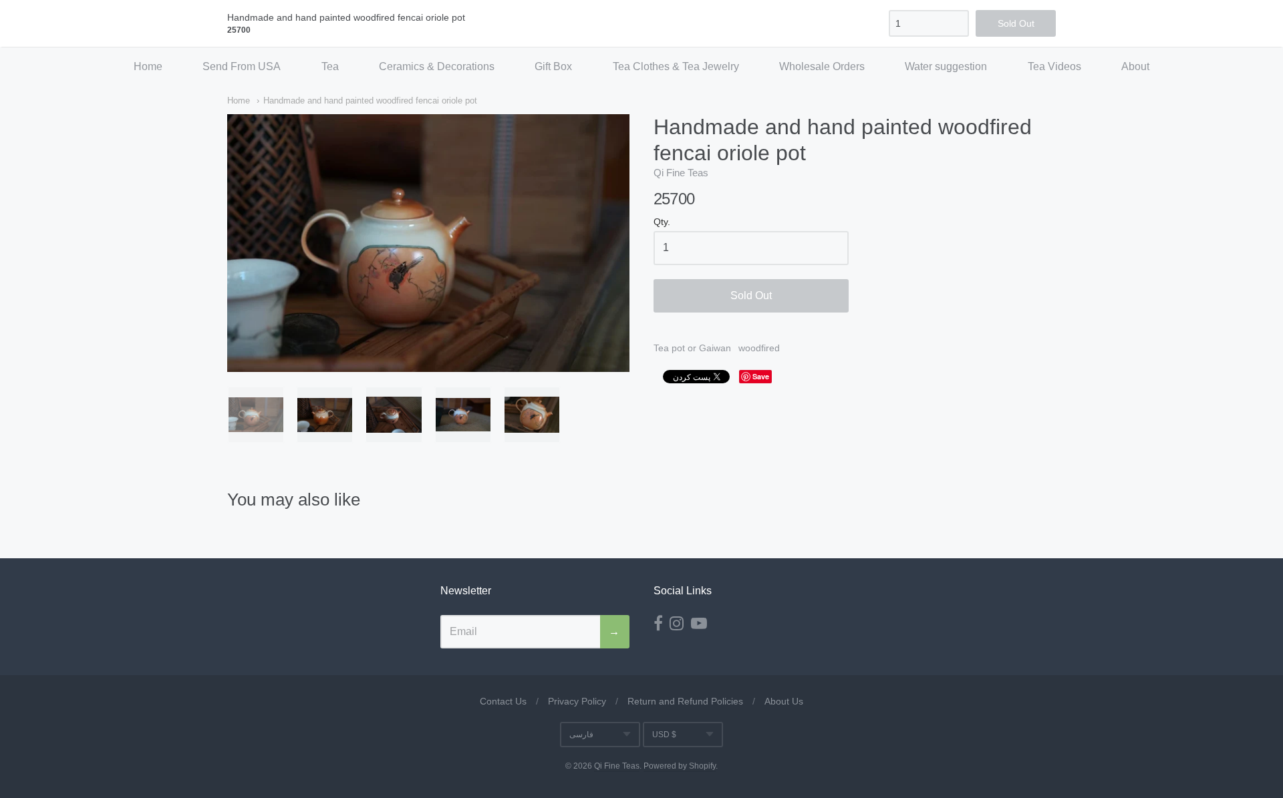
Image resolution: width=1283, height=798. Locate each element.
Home (148, 66)
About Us (783, 701)
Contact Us (503, 701)
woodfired (759, 348)
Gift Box (553, 66)
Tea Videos (1054, 66)
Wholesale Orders (822, 66)
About (1135, 66)
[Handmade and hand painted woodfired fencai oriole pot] (256, 414)
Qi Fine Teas (681, 172)
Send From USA (241, 66)
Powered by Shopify (680, 766)
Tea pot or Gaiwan (692, 348)
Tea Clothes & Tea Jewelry (676, 66)
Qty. (662, 222)
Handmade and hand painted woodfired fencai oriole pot (370, 100)
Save (760, 376)
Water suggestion (946, 66)
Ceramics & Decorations (436, 66)
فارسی (581, 734)
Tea (330, 66)
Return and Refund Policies (685, 701)
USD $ (664, 734)
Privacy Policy (577, 701)
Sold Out (751, 295)
